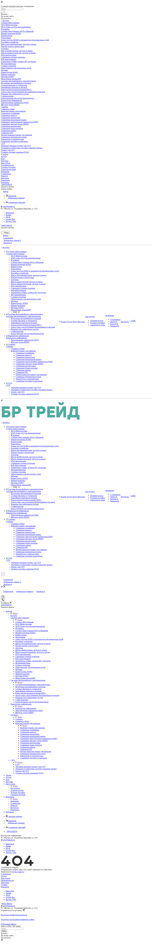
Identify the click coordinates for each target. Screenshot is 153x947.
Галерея (4, 885)
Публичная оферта (8, 924)
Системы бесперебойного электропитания (32, 685)
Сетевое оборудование (24, 622)
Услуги (4, 876)
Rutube (8, 215)
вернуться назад (7, 872)
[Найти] (3, 11)
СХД (17, 764)
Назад (15, 613)
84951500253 (7, 185)
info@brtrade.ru (9, 206)
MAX (8, 217)
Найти (4, 931)
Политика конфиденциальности (14, 915)
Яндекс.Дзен (11, 221)
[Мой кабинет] (2, 577)
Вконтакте (10, 213)
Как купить (15, 788)
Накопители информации (25, 708)
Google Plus (10, 219)
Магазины (5, 883)
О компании (6, 874)
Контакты (5, 887)
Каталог (14, 616)
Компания (15, 801)
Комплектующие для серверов (32, 728)
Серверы (18, 719)
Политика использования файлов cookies (17, 919)
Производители (7, 880)
